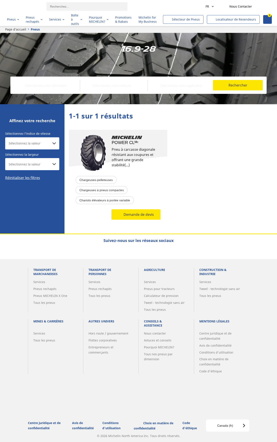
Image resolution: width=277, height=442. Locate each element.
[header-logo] (24, 6)
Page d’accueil (15, 29)
